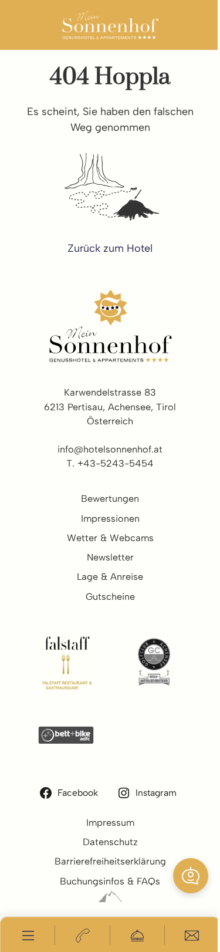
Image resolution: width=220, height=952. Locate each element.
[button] (190, 875)
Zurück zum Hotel (110, 248)
